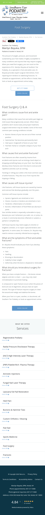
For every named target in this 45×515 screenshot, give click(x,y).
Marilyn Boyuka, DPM (25, 37)
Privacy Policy (32, 474)
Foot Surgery (9, 39)
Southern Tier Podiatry (9, 37)
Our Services (38, 37)
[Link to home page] (20, 13)
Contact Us (38, 479)
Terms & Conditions (9, 479)
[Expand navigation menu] (42, 13)
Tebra (31, 507)
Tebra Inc (22, 474)
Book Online (22, 93)
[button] (22, 2)
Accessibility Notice (25, 479)
